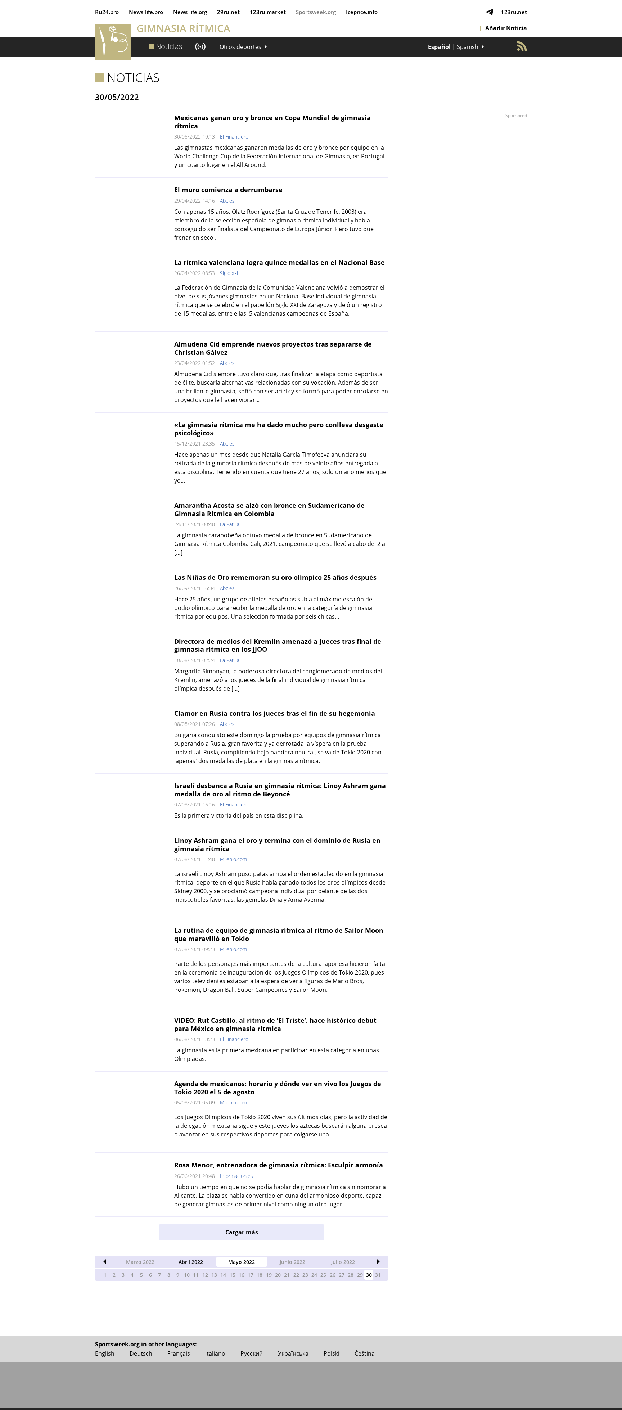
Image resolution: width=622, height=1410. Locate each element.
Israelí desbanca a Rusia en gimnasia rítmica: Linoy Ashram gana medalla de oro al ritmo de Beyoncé (280, 789)
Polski (331, 1353)
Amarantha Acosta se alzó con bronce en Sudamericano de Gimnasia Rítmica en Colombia (269, 509)
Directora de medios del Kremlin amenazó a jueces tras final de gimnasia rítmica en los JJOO (277, 645)
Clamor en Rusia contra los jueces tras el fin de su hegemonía (274, 713)
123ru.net (514, 11)
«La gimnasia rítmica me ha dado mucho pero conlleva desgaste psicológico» (278, 428)
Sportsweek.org (316, 11)
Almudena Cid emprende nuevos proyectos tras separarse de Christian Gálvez (273, 348)
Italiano (215, 1353)
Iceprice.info (362, 11)
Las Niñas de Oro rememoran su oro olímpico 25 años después (275, 577)
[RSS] (522, 46)
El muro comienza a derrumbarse (228, 189)
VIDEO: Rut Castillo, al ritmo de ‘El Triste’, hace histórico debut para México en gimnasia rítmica (275, 1024)
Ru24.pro (107, 11)
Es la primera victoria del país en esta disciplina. (238, 815)
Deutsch (141, 1353)
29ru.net (228, 11)
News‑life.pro (146, 11)
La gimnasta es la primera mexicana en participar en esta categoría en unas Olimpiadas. (276, 1054)
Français (178, 1353)
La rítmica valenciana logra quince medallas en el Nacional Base (279, 262)
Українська (293, 1353)
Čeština (365, 1353)
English (104, 1353)
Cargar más (241, 1232)
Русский (251, 1353)
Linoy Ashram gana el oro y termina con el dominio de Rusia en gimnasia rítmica (277, 844)
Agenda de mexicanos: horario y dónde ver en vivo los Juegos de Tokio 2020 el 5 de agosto (277, 1087)
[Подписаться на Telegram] (489, 11)
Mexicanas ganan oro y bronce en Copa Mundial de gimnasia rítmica (272, 121)
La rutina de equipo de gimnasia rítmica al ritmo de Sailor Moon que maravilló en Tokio (278, 934)
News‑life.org (190, 11)
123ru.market (268, 11)
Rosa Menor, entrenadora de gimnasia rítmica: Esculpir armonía (278, 1165)
